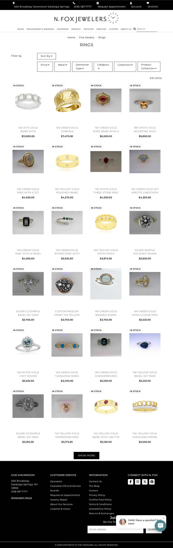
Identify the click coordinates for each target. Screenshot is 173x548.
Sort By (45, 56)
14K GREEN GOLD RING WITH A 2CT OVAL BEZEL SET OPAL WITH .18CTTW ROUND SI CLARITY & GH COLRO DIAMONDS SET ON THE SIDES (28, 190)
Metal (61, 64)
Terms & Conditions (100, 504)
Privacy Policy (97, 495)
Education (56, 481)
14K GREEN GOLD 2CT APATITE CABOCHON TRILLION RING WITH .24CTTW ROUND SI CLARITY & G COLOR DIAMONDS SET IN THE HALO (145, 190)
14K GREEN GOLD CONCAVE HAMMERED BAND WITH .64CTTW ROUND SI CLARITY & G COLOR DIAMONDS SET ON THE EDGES (67, 129)
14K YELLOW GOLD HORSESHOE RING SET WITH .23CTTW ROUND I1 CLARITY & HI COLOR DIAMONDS (67, 435)
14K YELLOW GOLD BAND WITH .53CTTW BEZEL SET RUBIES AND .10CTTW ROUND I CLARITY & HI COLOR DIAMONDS (106, 435)
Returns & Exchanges (101, 513)
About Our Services (61, 504)
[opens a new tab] (130, 482)
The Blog (94, 486)
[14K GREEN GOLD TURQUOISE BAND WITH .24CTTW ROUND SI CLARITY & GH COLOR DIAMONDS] (67, 345)
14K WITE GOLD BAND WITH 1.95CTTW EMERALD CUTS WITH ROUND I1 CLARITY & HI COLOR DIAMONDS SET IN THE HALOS (28, 129)
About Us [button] (126, 29)
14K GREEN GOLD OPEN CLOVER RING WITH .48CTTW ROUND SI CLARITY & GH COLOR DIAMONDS (145, 313)
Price (44, 64)
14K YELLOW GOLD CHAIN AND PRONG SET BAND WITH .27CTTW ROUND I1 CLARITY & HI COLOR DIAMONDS (145, 435)
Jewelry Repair (59, 499)
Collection (124, 64)
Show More (86, 455)
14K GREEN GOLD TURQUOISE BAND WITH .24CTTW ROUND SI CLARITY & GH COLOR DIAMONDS (67, 374)
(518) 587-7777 (19, 491)
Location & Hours (60, 508)
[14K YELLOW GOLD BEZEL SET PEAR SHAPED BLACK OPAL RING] (144, 345)
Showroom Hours (21, 497)
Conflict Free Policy (100, 499)
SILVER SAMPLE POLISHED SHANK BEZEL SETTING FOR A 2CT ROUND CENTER (145, 252)
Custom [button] (113, 29)
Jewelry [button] (76, 29)
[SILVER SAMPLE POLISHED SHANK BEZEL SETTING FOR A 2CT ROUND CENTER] (144, 222)
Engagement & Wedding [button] (40, 29)
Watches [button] (89, 29)
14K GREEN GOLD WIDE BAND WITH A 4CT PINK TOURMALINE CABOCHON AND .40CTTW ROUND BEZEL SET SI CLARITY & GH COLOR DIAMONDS (106, 129)
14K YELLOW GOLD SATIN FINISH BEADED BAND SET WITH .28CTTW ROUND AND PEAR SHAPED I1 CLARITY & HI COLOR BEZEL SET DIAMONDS (105, 252)
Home (71, 37)
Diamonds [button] (63, 29)
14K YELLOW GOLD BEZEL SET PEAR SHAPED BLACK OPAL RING (145, 374)
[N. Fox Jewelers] (86, 17)
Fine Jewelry (87, 37)
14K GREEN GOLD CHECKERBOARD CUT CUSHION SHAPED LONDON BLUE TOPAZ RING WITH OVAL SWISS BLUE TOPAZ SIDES (106, 374)
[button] (135, 29)
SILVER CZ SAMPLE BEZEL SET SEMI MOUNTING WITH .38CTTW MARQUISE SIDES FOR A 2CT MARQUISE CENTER (28, 313)
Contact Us (95, 481)
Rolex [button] (20, 29)
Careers (93, 490)
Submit (153, 529)
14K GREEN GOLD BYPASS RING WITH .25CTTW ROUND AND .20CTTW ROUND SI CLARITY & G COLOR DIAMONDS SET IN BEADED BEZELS (67, 252)
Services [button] (101, 29)
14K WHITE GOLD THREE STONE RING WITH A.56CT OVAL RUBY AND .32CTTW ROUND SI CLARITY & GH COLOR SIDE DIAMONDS (106, 190)
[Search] (147, 29)
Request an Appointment (65, 495)
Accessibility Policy (100, 508)
